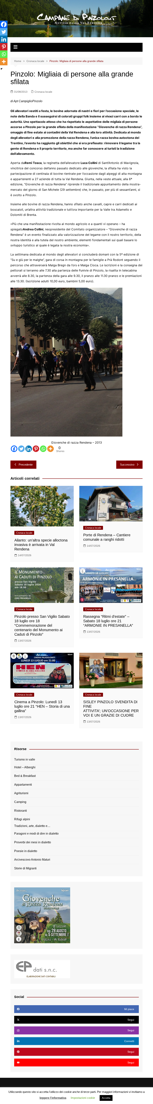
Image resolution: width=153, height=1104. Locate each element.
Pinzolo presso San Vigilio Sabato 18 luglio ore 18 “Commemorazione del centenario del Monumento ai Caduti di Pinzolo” (42, 625)
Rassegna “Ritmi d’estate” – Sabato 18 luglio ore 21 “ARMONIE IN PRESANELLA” (108, 620)
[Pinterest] (36, 448)
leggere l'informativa (53, 1097)
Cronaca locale (43, 91)
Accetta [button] (106, 1098)
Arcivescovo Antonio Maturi (32, 859)
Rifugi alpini (22, 819)
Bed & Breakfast (25, 775)
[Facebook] (14, 448)
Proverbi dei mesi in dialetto (32, 842)
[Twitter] (21, 448)
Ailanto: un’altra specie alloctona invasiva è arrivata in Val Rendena (41, 544)
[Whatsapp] (43, 448)
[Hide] (1, 68)
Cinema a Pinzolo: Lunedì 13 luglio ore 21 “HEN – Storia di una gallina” (42, 706)
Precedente (26, 464)
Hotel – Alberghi (24, 767)
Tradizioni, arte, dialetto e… (32, 825)
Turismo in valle (24, 759)
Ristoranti (20, 810)
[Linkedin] (28, 448)
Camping (20, 801)
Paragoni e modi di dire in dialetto (36, 833)
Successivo (127, 464)
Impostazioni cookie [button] (83, 1097)
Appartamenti (23, 784)
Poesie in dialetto (25, 851)
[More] (50, 448)
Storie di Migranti (25, 868)
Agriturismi (21, 793)
